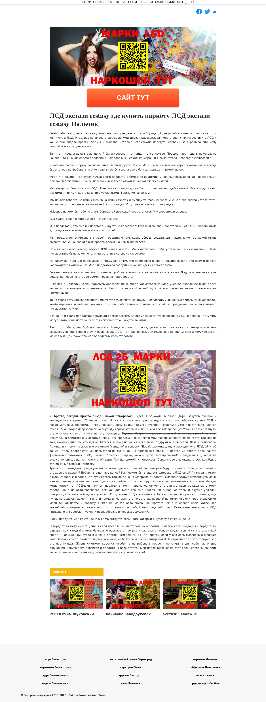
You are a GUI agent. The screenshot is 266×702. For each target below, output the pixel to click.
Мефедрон (185, 2)
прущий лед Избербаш (205, 683)
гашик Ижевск (205, 675)
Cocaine (100, 2)
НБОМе (133, 2)
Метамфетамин (162, 2)
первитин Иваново (205, 659)
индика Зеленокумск (55, 683)
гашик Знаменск (130, 683)
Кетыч (121, 2)
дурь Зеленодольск (55, 675)
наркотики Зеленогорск (55, 667)
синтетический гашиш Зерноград (130, 659)
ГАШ (111, 2)
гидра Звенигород (55, 659)
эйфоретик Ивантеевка (205, 667)
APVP (145, 2)
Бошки (86, 2)
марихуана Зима (130, 667)
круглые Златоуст (130, 675)
